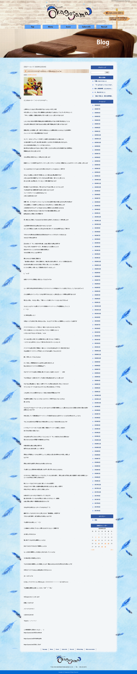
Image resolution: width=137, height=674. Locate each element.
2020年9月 (97, 362)
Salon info (86, 27)
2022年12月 (98, 261)
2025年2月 (97, 172)
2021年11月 (98, 310)
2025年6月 (97, 157)
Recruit (104, 27)
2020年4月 (97, 380)
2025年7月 (97, 153)
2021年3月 (97, 339)
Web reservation (90, 649)
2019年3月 (97, 429)
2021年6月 (97, 328)
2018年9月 (97, 451)
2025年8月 (97, 150)
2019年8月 (97, 410)
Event (68, 27)
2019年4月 (97, 425)
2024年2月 (97, 209)
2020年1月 (97, 391)
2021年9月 (97, 317)
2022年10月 (98, 269)
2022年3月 (97, 295)
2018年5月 (97, 466)
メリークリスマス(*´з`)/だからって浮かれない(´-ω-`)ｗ (44, 71)
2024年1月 (97, 213)
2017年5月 (97, 507)
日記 (96, 520)
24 (105, 543)
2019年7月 (97, 414)
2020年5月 (97, 376)
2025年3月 (97, 168)
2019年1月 (97, 436)
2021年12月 (98, 306)
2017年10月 (98, 492)
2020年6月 (97, 373)
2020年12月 (98, 350)
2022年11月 (98, 265)
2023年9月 (97, 228)
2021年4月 (97, 336)
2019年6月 (97, 417)
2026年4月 (97, 120)
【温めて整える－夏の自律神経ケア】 (104, 96)
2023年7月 (97, 235)
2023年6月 (97, 239)
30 (102, 546)
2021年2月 (97, 343)
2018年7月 (97, 458)
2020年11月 (98, 354)
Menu (51, 27)
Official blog (80, 649)
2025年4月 (97, 165)
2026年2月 (97, 127)
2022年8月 (97, 276)
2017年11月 (98, 488)
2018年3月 (97, 473)
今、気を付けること (100, 92)
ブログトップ (102, 67)
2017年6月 (97, 503)
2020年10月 (98, 358)
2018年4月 (97, 469)
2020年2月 (97, 388)
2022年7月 (97, 280)
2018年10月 (98, 447)
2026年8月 (97, 105)
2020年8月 (97, 365)
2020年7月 (97, 369)
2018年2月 (97, 477)
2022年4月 (97, 291)
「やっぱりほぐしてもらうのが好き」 (104, 85)
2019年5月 (97, 421)
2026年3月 (97, 124)
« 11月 (92, 549)
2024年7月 (97, 198)
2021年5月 (97, 332)
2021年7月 (97, 324)
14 (95, 540)
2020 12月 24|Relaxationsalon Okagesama (120, 0)
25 (108, 543)
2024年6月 (97, 202)
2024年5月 (97, 205)
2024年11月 (98, 183)
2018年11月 (98, 443)
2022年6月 (97, 284)
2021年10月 (98, 313)
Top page (33, 27)
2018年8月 (97, 455)
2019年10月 (98, 403)
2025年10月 (98, 142)
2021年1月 (97, 347)
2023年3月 (97, 250)
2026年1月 (97, 131)
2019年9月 (97, 406)
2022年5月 (97, 287)
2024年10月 (98, 187)
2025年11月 (98, 138)
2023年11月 (98, 220)
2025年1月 (97, 176)
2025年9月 (97, 146)
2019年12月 (98, 395)
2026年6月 (97, 112)
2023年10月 (98, 224)
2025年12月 (98, 135)
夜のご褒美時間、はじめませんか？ (104, 88)
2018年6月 (97, 462)
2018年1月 (97, 481)
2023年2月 (97, 254)
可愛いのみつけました (101, 81)
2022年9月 (97, 272)
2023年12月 (98, 217)
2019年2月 (97, 432)
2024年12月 (98, 179)
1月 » (112, 549)
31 (105, 546)
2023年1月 (97, 257)
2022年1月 (97, 302)
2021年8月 (97, 321)
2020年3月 (97, 384)
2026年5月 (97, 116)
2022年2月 (97, 298)
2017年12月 (98, 484)
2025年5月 (97, 161)
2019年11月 (98, 399)
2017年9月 (97, 496)
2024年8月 (97, 194)
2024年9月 (97, 191)
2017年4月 (97, 510)
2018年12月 (98, 440)
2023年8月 (97, 231)
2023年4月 (97, 246)
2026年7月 (97, 109)
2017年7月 (97, 499)
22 (99, 543)
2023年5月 (97, 243)
